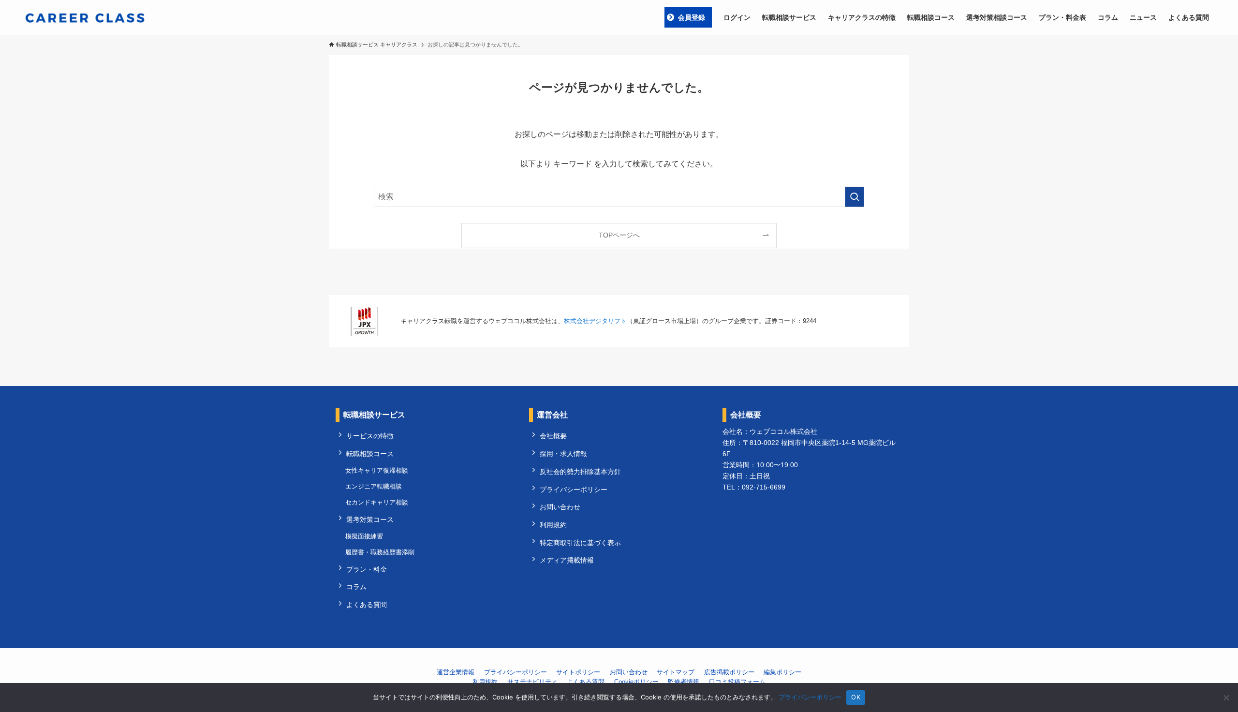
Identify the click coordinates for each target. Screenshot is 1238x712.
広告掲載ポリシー (729, 672)
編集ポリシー (782, 672)
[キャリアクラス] (85, 17)
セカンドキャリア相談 (376, 502)
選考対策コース (370, 519)
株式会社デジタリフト (595, 321)
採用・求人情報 (563, 454)
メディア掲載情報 (567, 560)
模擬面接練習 (364, 536)
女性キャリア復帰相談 (376, 470)
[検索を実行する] (854, 197)
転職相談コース (370, 454)
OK (855, 697)
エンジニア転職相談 (373, 486)
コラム (356, 587)
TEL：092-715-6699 (753, 487)
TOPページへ (619, 235)
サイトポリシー (578, 672)
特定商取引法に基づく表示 (580, 543)
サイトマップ (675, 672)
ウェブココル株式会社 (783, 431)
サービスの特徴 (370, 436)
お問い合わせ (560, 507)
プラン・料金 (366, 569)
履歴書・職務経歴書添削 (379, 552)
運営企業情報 (455, 672)
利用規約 (553, 525)
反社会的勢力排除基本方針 (580, 471)
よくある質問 (366, 604)
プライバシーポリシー (573, 489)
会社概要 (553, 436)
